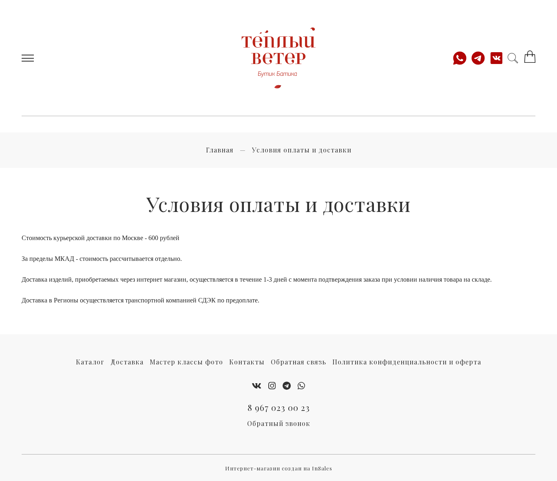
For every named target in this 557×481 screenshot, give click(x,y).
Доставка (127, 361)
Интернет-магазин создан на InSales (278, 468)
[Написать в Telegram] (480, 58)
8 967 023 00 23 (279, 407)
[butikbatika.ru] (279, 57)
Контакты (247, 361)
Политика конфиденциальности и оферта (406, 361)
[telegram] (287, 385)
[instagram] (272, 385)
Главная (220, 150)
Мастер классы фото (186, 361)
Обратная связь (298, 361)
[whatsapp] (301, 385)
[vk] (257, 385)
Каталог (90, 361)
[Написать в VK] (498, 58)
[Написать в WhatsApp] (462, 58)
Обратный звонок (278, 423)
